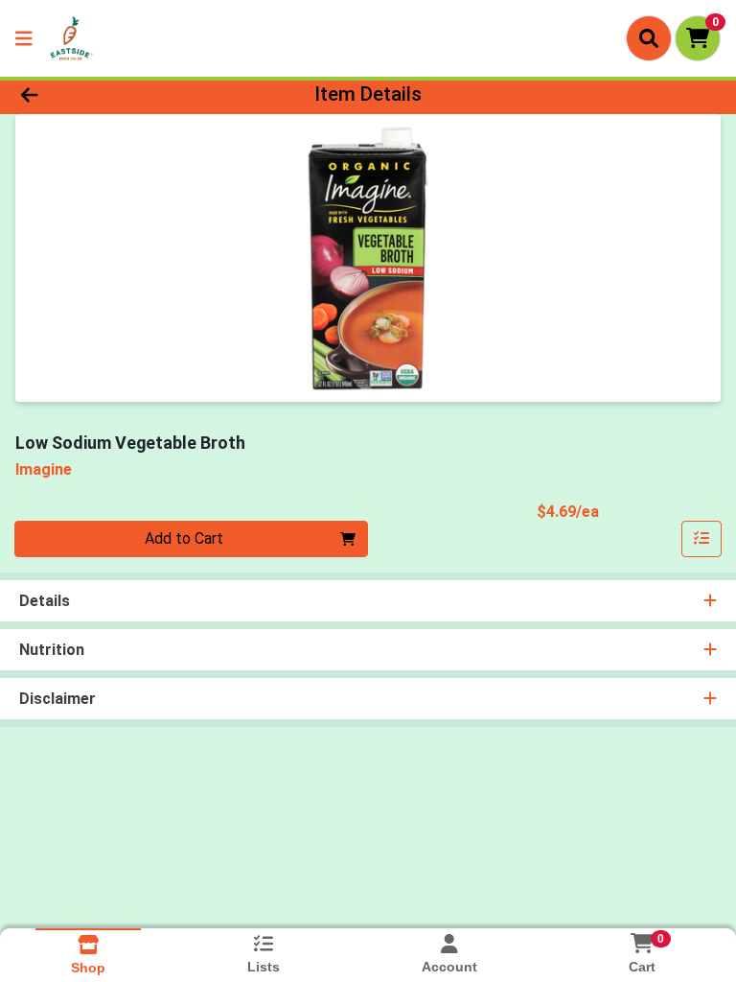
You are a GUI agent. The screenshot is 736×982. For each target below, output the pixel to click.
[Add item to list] (701, 539)
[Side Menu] (24, 38)
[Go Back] (103, 94)
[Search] (648, 38)
